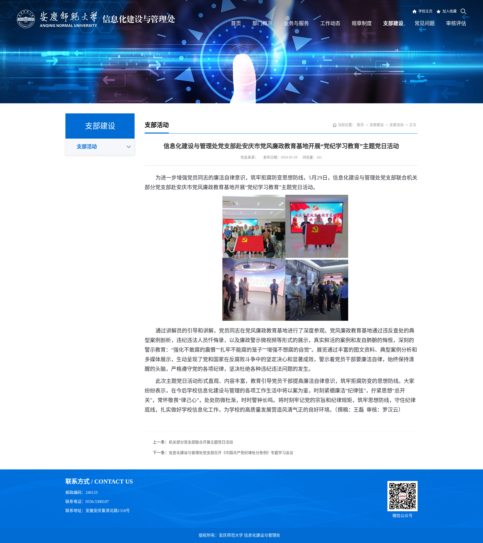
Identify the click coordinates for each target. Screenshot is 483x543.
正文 (412, 125)
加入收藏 (449, 11)
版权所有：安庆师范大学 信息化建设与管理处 (241, 535)
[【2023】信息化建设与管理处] (96, 19)
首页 (360, 125)
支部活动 (87, 146)
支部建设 (377, 125)
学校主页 (425, 11)
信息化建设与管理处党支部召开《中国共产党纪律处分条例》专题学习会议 (231, 453)
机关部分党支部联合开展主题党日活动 (201, 442)
